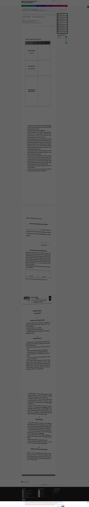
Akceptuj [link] (63, 506)
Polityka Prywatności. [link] (55, 503)
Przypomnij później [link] (59, 506)
